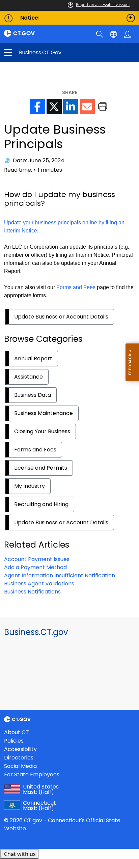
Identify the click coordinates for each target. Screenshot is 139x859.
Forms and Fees (75, 287)
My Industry (29, 486)
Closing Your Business (42, 431)
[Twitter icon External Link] (54, 106)
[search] (100, 34)
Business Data (32, 395)
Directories (18, 757)
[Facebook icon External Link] (37, 106)
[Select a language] (114, 34)
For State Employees (31, 774)
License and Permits (40, 468)
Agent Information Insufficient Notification (59, 575)
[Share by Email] (87, 106)
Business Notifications (32, 591)
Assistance (28, 377)
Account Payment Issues (37, 559)
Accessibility (20, 749)
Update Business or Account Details (61, 317)
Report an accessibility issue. (103, 4)
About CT (16, 732)
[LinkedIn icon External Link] (70, 106)
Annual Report (33, 358)
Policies (14, 741)
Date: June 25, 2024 (38, 160)
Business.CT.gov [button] (39, 52)
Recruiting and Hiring (41, 504)
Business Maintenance (43, 413)
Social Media (20, 766)
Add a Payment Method (35, 567)
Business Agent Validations (39, 583)
